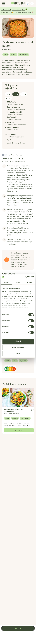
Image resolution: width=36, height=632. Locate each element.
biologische (12, 10)
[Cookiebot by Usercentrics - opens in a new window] (25, 277)
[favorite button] (32, 410)
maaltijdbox (20, 10)
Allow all (18, 341)
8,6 (10, 12)
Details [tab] (18, 282)
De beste (4, 10)
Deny (18, 353)
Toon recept (18, 430)
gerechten (27, 12)
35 (22, 12)
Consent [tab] (6, 282)
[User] (32, 3)
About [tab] (29, 282)
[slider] (8, 273)
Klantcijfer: (5, 12)
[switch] (31, 320)
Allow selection (18, 347)
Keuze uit (18, 12)
